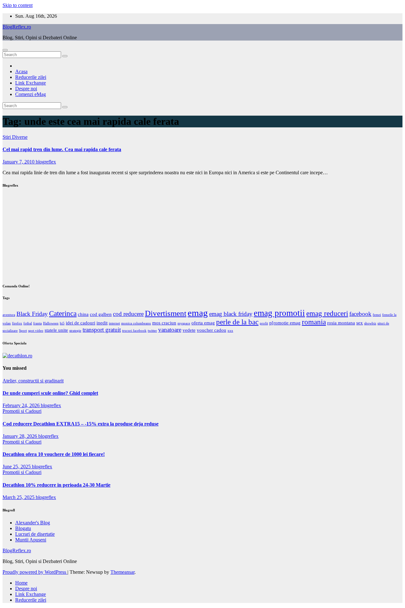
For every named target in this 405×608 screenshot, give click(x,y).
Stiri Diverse (15, 137)
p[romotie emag (285, 322)
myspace (184, 323)
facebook (360, 313)
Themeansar (122, 572)
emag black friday (230, 313)
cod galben (101, 314)
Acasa (21, 71)
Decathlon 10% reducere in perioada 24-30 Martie (56, 485)
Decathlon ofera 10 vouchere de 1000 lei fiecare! (54, 454)
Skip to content (18, 5)
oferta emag (203, 322)
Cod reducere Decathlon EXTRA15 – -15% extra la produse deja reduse (81, 423)
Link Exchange (30, 83)
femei (377, 315)
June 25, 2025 (17, 466)
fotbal (27, 323)
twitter (152, 330)
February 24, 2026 (22, 405)
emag (198, 313)
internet (114, 323)
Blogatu (23, 528)
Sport (23, 330)
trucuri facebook (134, 330)
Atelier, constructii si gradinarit (33, 380)
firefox (17, 323)
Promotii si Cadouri (22, 411)
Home (21, 583)
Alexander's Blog (32, 522)
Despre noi (26, 88)
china (83, 314)
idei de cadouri (80, 322)
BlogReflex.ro (17, 26)
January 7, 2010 (19, 161)
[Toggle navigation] (5, 50)
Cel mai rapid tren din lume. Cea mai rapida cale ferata (62, 149)
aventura (9, 315)
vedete (189, 330)
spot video (35, 330)
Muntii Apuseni (30, 539)
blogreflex (46, 161)
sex (359, 322)
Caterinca (63, 313)
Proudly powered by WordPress (35, 572)
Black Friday (32, 313)
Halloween (51, 323)
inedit (102, 322)
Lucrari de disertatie (35, 534)
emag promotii (279, 313)
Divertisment (165, 313)
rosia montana (341, 322)
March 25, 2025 (19, 497)
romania (314, 322)
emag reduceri (327, 313)
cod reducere (128, 313)
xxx (230, 330)
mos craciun (164, 322)
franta (37, 323)
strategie (75, 330)
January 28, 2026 (20, 436)
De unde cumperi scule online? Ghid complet (50, 393)
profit (264, 323)
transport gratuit (102, 329)
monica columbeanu (136, 323)
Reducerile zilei (30, 77)
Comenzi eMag (30, 94)
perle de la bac (237, 322)
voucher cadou (211, 330)
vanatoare (169, 329)
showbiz (370, 323)
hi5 (62, 323)
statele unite (56, 330)
